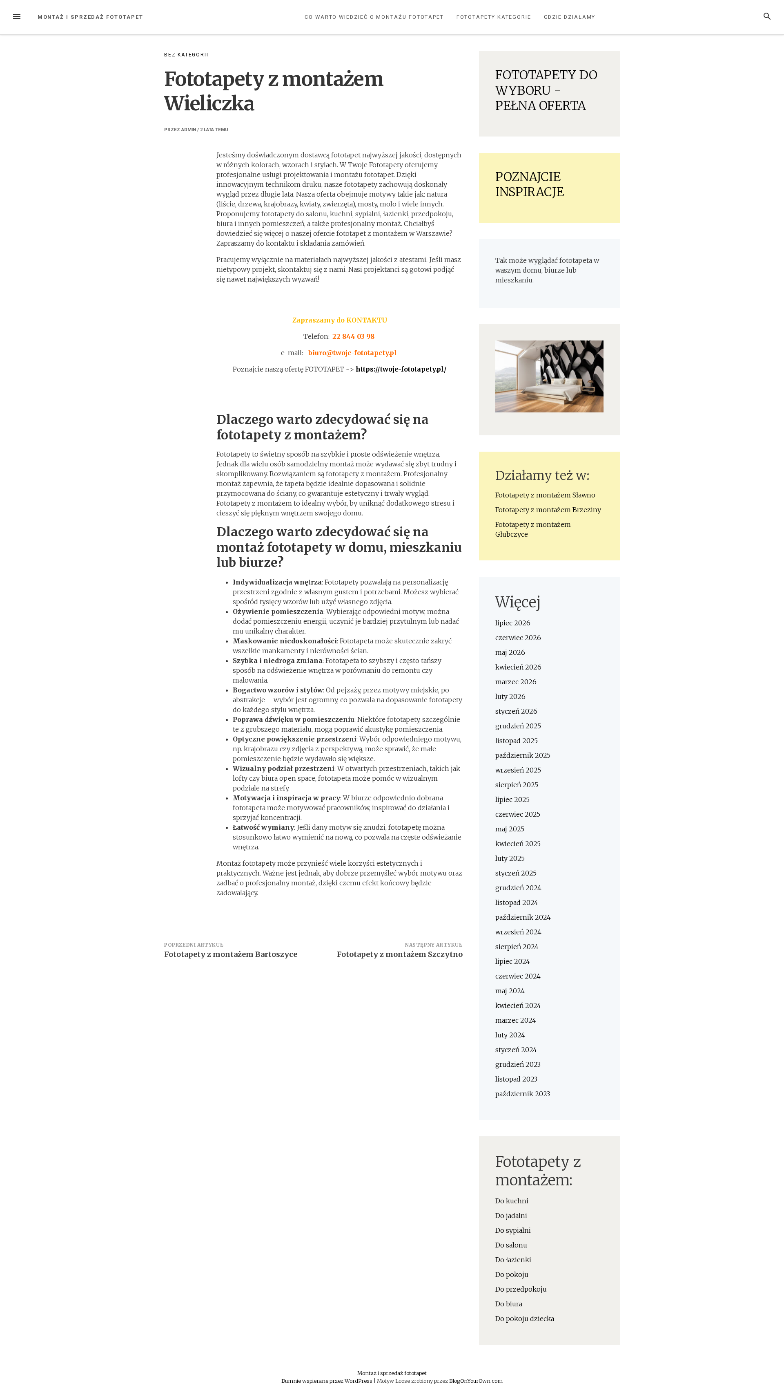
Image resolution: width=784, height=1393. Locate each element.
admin (188, 129)
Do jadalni (511, 1216)
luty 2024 (510, 1035)
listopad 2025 (516, 741)
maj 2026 (510, 652)
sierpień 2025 (516, 785)
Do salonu (511, 1245)
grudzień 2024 (518, 888)
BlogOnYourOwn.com (476, 1380)
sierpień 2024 (517, 947)
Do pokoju (511, 1274)
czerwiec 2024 (518, 976)
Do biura (508, 1304)
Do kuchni (511, 1201)
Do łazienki (513, 1260)
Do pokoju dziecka (524, 1319)
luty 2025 (510, 858)
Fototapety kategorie (494, 17)
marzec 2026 (516, 682)
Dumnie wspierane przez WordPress (327, 1380)
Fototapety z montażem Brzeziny (548, 510)
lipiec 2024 (512, 961)
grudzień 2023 (518, 1064)
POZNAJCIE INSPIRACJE (529, 184)
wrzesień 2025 (518, 770)
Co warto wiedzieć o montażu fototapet (374, 17)
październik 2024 (523, 917)
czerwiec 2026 (518, 638)
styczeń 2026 (516, 711)
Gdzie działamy (570, 17)
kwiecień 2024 (518, 1005)
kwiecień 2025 (518, 844)
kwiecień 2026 (518, 667)
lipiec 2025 (512, 799)
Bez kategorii (186, 55)
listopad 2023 (516, 1079)
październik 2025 (522, 755)
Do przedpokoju (521, 1289)
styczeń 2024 (516, 1050)
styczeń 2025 (516, 873)
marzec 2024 (515, 1020)
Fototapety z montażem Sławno (545, 495)
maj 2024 (510, 991)
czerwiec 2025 (517, 814)
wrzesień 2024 (518, 932)
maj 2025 (509, 829)
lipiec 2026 (512, 623)
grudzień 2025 (518, 726)
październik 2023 (522, 1094)
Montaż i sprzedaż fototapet (90, 17)
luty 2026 (510, 696)
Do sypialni (513, 1230)
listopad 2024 (516, 902)
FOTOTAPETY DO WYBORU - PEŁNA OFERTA (546, 90)
